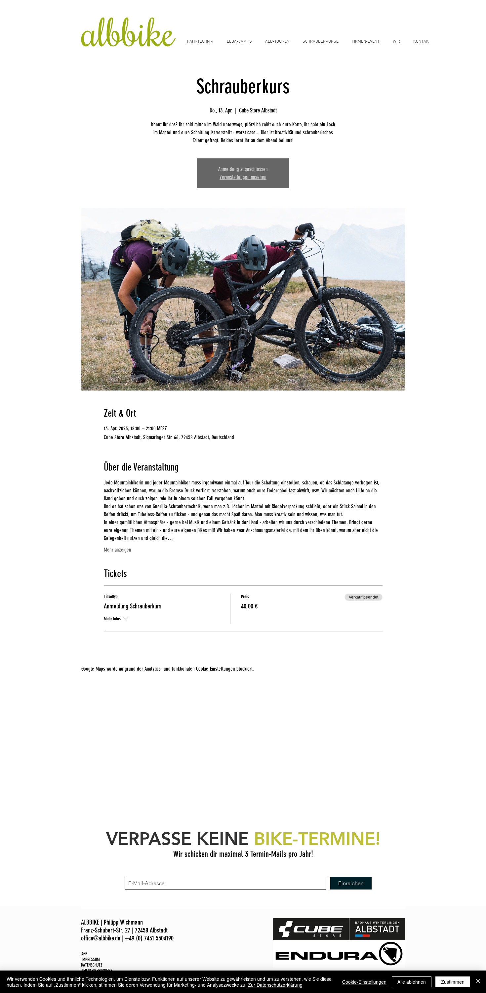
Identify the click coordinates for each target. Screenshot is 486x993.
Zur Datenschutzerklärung (275, 984)
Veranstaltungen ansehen (243, 177)
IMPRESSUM (90, 959)
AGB (84, 954)
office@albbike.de (100, 938)
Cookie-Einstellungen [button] (364, 981)
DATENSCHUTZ (91, 965)
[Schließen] (478, 982)
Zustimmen (453, 981)
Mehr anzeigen (117, 550)
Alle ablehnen (411, 981)
